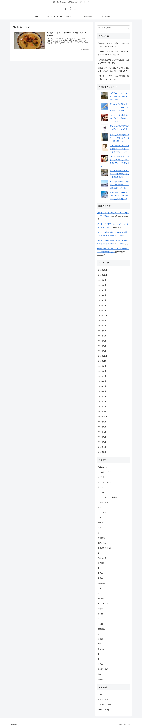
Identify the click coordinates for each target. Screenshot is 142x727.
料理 (99, 588)
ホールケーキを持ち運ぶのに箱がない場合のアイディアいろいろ (119, 118)
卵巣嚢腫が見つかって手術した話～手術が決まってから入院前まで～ (113, 53)
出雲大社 (101, 538)
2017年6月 (102, 437)
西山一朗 (120, 235)
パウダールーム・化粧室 (107, 497)
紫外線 (100, 639)
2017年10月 (102, 417)
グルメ (100, 487)
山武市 (100, 573)
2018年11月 (102, 361)
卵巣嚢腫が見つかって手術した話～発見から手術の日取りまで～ (113, 61)
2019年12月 (102, 315)
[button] (127, 28)
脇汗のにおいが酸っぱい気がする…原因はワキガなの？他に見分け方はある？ (113, 69)
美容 (99, 644)
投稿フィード (103, 699)
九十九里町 (102, 512)
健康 (99, 528)
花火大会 (101, 649)
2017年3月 (102, 452)
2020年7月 (102, 290)
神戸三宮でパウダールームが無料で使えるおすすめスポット (119, 96)
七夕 (99, 507)
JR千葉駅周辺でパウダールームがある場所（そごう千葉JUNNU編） (119, 174)
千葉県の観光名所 (105, 548)
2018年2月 (102, 401)
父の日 (100, 624)
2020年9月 (102, 280)
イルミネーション (105, 482)
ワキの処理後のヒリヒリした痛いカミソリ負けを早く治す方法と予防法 (119, 149)
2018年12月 (102, 356)
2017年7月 (102, 432)
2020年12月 (102, 275)
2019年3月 (102, 341)
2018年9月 (102, 366)
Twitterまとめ (103, 467)
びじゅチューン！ (105, 472)
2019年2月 (102, 346)
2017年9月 (102, 422)
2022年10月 (102, 270)
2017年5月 (102, 442)
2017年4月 (102, 447)
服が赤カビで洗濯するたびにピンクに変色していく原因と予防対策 (119, 107)
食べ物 (100, 679)
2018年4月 (102, 391)
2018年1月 (102, 407)
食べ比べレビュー (105, 674)
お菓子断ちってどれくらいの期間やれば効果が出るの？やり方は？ (113, 77)
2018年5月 (102, 386)
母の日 (100, 614)
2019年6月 (102, 331)
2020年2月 (102, 305)
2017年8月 (102, 427)
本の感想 (101, 598)
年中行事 (101, 583)
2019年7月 (102, 326)
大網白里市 (102, 558)
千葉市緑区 (102, 543)
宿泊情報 (101, 563)
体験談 (100, 523)
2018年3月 (102, 396)
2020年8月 (102, 285)
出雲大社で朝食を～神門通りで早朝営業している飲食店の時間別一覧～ (119, 185)
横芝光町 (101, 609)
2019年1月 (102, 351)
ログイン (101, 694)
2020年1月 (102, 310)
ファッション (103, 502)
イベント (101, 477)
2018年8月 (102, 371)
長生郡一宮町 (103, 669)
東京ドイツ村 (103, 604)
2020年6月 (102, 295)
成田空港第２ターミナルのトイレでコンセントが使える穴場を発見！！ (119, 196)
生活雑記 (101, 629)
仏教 (99, 518)
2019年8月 (102, 321)
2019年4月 (102, 336)
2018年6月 (102, 381)
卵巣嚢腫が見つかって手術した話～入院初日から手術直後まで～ (113, 44)
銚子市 (100, 664)
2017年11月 (102, 412)
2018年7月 (102, 376)
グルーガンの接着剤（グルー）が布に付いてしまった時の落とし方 (119, 138)
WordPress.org (103, 710)
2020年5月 (102, 300)
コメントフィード (105, 704)
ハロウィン (102, 492)
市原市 (100, 578)
